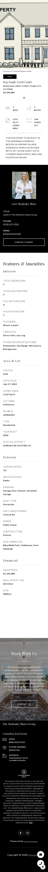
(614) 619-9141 (11, 224)
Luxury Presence (31, 841)
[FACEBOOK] (20, 832)
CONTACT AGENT (24, 242)
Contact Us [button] (24, 704)
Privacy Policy (35, 855)
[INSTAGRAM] (27, 832)
